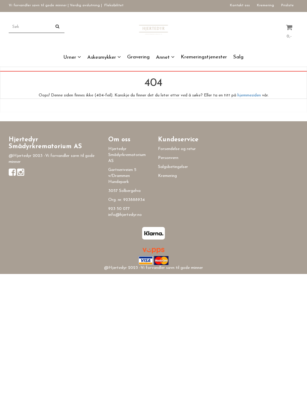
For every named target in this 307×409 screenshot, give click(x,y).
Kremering (265, 5)
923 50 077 (119, 209)
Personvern (168, 158)
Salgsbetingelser (173, 167)
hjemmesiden (249, 95)
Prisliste (287, 5)
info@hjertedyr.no (125, 215)
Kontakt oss (240, 5)
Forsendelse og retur (177, 149)
